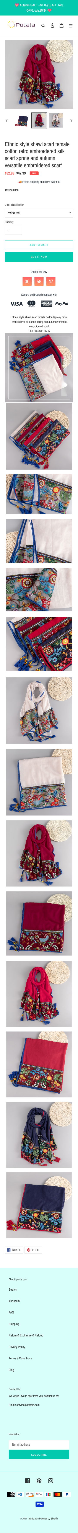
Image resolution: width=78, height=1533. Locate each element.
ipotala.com (33, 1518)
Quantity (9, 222)
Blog (11, 1369)
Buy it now (39, 257)
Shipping (14, 1324)
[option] (22, 120)
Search (13, 1289)
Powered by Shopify (48, 1518)
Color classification (14, 205)
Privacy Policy (17, 1347)
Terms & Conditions (20, 1358)
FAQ (11, 1312)
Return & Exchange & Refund (26, 1335)
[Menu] (70, 25)
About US (14, 1301)
